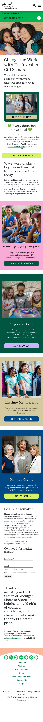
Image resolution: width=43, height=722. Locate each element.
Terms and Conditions (21, 677)
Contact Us (21, 662)
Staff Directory (21, 670)
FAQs (21, 684)
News (21, 673)
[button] (34, 5)
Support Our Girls (7, 13)
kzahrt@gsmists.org (16, 146)
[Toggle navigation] (39, 5)
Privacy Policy (21, 680)
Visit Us (21, 666)
